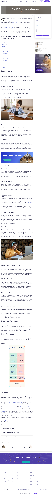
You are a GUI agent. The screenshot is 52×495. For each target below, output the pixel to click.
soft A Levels (14, 22)
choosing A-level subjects (8, 27)
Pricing (17, 1)
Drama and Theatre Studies (7, 56)
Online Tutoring (5, 472)
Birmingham (25, 472)
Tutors (14, 1)
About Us (21, 1)
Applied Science (5, 51)
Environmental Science (6, 62)
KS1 (12, 474)
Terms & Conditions (20, 489)
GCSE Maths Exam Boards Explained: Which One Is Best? (44, 49)
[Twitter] (6, 489)
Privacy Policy (25, 489)
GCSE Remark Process (33, 475)
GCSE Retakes (32, 472)
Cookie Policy (29, 489)
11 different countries (32, 456)
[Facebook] (4, 489)
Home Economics (5, 42)
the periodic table (11, 201)
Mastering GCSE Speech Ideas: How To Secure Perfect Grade (9, 447)
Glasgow (25, 474)
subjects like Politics (13, 25)
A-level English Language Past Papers (35, 483)
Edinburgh (25, 481)
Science (18, 477)
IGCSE (12, 481)
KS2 (12, 475)
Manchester (25, 478)
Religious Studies (5, 58)
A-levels (10, 442)
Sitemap (5, 483)
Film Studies (4, 55)
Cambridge (25, 483)
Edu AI (30, 1)
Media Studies (4, 44)
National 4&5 (13, 483)
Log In (41, 1)
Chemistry (18, 474)
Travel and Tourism (5, 48)
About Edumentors (6, 471)
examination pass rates (23, 30)
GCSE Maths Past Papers (33, 477)
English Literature (19, 480)
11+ (12, 472)
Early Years (13, 471)
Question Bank (32, 471)
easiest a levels (14, 442)
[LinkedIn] (8, 489)
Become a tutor (34, 1)
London (25, 471)
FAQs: (4, 67)
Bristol (24, 477)
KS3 (12, 477)
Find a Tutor (26, 461)
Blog (23, 1)
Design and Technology (6, 63)
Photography (4, 60)
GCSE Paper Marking (6, 480)
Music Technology (5, 65)
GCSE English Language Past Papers (34, 481)
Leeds (24, 480)
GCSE (12, 478)
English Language (19, 478)
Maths (18, 471)
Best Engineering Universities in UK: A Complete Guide (43, 42)
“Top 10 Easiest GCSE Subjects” (25, 406)
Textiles (3, 46)
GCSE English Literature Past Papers (34, 484)
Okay (35, 493)
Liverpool (25, 475)
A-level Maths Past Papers (33, 478)
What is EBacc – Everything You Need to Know (24, 447)
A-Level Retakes (32, 474)
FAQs (26, 1)
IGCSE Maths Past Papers (33, 480)
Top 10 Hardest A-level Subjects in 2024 (15, 402)
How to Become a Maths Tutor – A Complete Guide (44, 45)
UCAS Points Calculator (6, 481)
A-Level (13, 480)
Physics (18, 472)
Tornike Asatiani (25, 11)
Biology (18, 475)
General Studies (5, 49)
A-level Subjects (5, 442)
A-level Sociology (5, 53)
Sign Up (47, 1)
